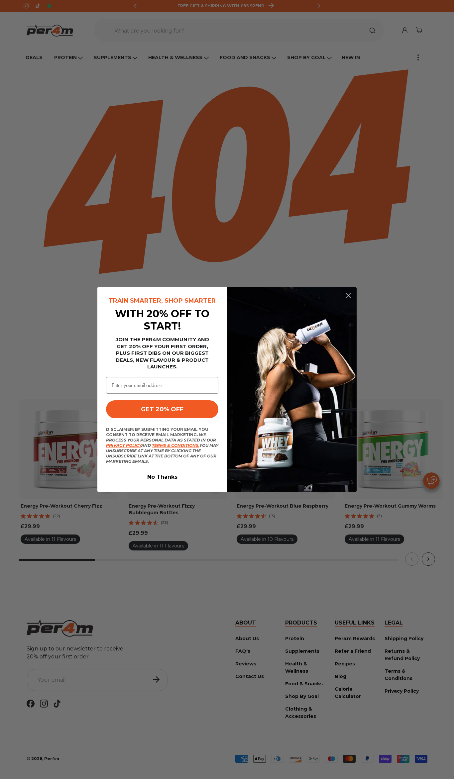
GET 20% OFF (162, 409)
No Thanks (162, 477)
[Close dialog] (348, 295)
